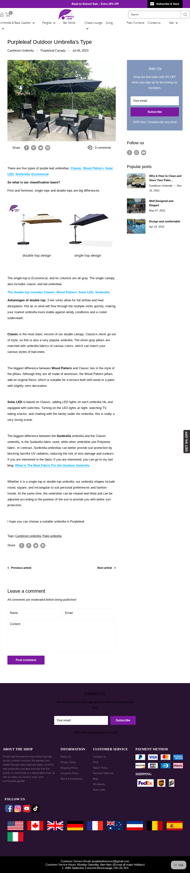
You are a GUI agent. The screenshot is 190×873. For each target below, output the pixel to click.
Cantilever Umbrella (20, 50)
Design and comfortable (164, 221)
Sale (171, 23)
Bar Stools (69, 23)
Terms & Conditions (71, 778)
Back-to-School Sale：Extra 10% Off (95, 3)
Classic (76, 168)
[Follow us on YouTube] (143, 152)
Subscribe (155, 111)
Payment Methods (103, 773)
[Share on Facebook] (26, 148)
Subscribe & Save (167, 3)
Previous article (21, 567)
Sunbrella (22, 174)
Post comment (26, 660)
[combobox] (154, 14)
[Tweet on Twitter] (40, 148)
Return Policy (100, 767)
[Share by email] (47, 148)
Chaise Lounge (93, 23)
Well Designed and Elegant (161, 203)
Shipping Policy (69, 767)
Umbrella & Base (10, 23)
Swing (109, 23)
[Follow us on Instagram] (136, 152)
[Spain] (175, 825)
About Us (65, 756)
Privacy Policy (68, 762)
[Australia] (115, 825)
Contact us (154, 23)
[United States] (15, 825)
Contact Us (99, 756)
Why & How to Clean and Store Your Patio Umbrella (165, 178)
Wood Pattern (93, 168)
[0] (7, 14)
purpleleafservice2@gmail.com (110, 861)
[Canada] (35, 825)
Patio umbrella (52, 536)
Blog (95, 778)
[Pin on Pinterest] (33, 148)
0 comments (103, 147)
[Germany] (75, 825)
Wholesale (99, 784)
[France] (95, 825)
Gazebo (26, 23)
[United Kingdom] (55, 825)
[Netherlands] (135, 825)
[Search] (185, 14)
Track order (99, 789)
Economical (40, 174)
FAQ (95, 762)
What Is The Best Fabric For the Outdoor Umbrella (52, 465)
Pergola (46, 23)
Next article (104, 567)
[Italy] (15, 836)
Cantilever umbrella (28, 536)
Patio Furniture (135, 23)
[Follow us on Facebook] (129, 152)
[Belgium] (155, 825)
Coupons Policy (69, 773)
